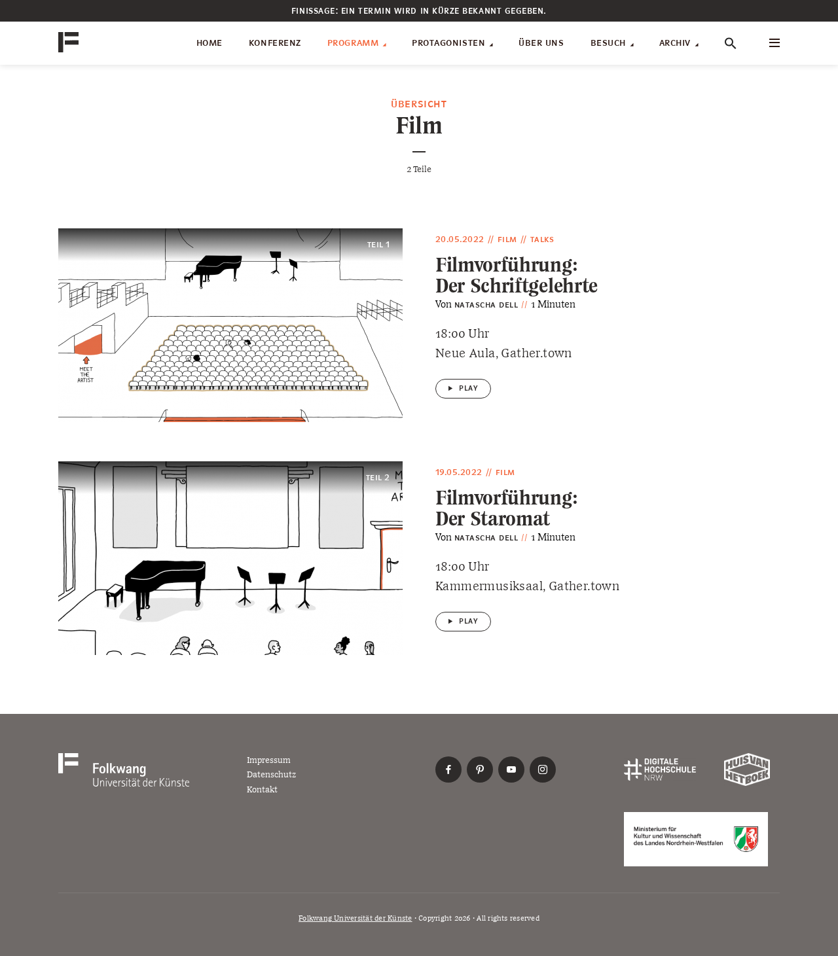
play (468, 388)
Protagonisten (448, 43)
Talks (542, 239)
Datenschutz (271, 774)
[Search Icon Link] (730, 43)
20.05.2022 (459, 239)
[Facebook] (448, 769)
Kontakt (262, 789)
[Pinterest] (480, 769)
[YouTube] (511, 769)
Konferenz (275, 43)
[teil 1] (230, 324)
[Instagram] (543, 769)
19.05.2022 (459, 472)
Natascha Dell (486, 305)
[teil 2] (230, 557)
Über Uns (541, 43)
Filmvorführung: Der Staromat (506, 508)
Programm (352, 43)
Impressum (269, 760)
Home (209, 43)
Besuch (608, 43)
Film (507, 239)
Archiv (675, 43)
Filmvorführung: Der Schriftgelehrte (516, 275)
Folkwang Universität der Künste (355, 918)
